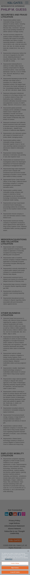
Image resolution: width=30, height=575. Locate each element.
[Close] (28, 551)
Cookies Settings (15, 563)
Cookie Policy (8, 559)
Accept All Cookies (15, 572)
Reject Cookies (15, 567)
